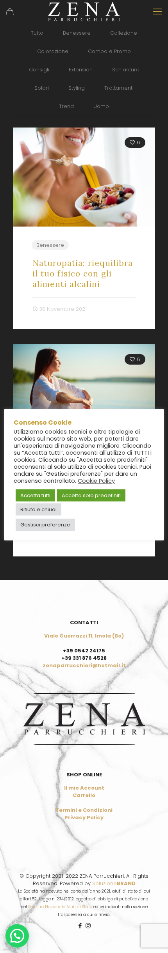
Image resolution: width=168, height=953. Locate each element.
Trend (66, 106)
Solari (41, 88)
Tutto (37, 33)
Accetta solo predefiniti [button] (91, 495)
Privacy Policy (84, 817)
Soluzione (114, 883)
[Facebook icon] (80, 925)
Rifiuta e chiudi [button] (38, 509)
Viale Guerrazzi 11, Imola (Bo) (84, 635)
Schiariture (125, 69)
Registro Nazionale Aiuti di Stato (60, 907)
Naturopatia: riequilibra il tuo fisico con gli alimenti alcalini (82, 273)
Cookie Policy (96, 480)
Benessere (77, 33)
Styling (76, 88)
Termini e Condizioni (84, 810)
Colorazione (52, 51)
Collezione (123, 33)
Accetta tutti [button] (35, 495)
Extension (81, 69)
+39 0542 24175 (84, 650)
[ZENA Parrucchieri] (84, 11)
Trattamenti (119, 88)
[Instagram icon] (88, 925)
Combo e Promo (109, 51)
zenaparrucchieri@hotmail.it (84, 665)
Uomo (101, 106)
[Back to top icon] (152, 937)
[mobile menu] (157, 11)
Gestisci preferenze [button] (45, 524)
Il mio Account (84, 788)
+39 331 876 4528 (84, 658)
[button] (17, 936)
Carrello (84, 795)
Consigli (39, 69)
